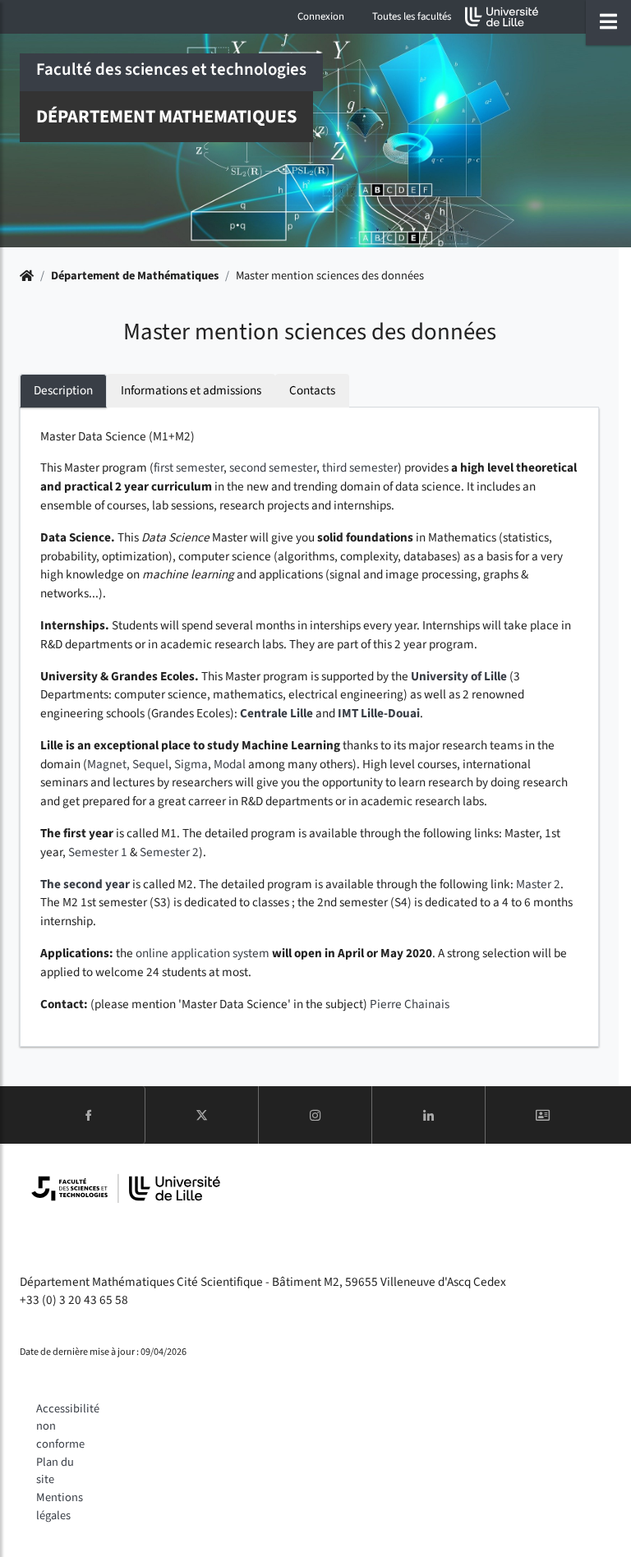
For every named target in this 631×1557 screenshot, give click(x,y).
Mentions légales (59, 1506)
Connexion (320, 16)
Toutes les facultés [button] (411, 16)
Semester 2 (169, 852)
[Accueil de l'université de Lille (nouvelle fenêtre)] (502, 17)
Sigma (191, 764)
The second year (85, 884)
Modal (230, 764)
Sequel (150, 764)
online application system (202, 953)
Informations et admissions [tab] (191, 390)
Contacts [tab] (312, 390)
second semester (272, 467)
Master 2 (538, 884)
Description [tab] (63, 390)
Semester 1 (97, 852)
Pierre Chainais (409, 1004)
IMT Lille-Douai (379, 713)
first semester (188, 467)
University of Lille (459, 676)
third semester (360, 467)
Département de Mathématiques (135, 275)
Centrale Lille (276, 713)
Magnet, (109, 764)
